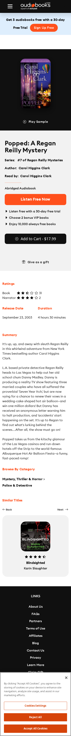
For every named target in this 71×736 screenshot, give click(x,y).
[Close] (66, 677)
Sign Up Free (44, 27)
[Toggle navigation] (10, 6)
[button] (7, 509)
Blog (35, 643)
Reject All (35, 717)
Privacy (35, 657)
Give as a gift (38, 262)
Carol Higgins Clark (34, 168)
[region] (35, 704)
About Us (36, 606)
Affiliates (35, 635)
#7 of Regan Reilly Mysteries (40, 160)
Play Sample (38, 122)
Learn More (35, 665)
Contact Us (35, 650)
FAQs (35, 614)
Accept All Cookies (35, 728)
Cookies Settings (35, 705)
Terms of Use (35, 628)
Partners (35, 621)
